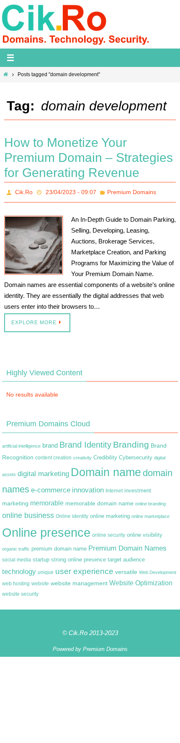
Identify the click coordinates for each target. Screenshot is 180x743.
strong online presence (78, 558)
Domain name (106, 470)
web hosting (16, 581)
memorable (47, 501)
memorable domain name (99, 501)
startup (41, 557)
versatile (126, 569)
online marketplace (150, 514)
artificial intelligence (21, 443)
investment (137, 489)
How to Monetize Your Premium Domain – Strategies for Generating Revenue (88, 157)
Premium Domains (131, 191)
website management (79, 581)
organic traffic (16, 546)
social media (16, 557)
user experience (84, 568)
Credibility (105, 456)
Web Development (157, 569)
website (40, 581)
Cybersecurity (135, 456)
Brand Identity (85, 442)
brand (50, 443)
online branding (150, 501)
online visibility (144, 532)
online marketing (110, 514)
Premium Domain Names (127, 546)
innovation (88, 488)
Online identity (72, 514)
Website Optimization (140, 580)
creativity (82, 455)
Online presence (46, 530)
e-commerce (50, 488)
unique (46, 570)
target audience (126, 557)
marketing (15, 501)
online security (108, 532)
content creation (53, 456)
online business (28, 513)
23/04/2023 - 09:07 (71, 191)
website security (20, 591)
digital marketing (43, 471)
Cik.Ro (24, 191)
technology (19, 569)
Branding (131, 443)
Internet (114, 489)
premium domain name (59, 546)
